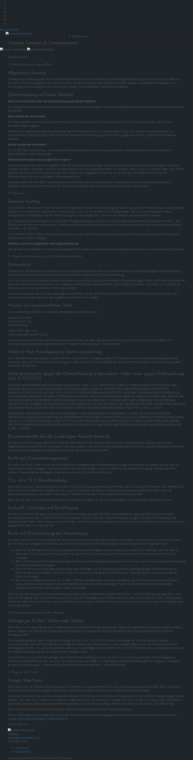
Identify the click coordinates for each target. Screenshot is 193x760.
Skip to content (9, 29)
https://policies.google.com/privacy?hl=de (43, 718)
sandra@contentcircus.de (23, 737)
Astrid (52, 758)
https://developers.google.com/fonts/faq (107, 715)
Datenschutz (23, 751)
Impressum (22, 748)
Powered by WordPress (22, 758)
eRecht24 (22, 724)
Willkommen (79, 36)
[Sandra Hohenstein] (21, 730)
